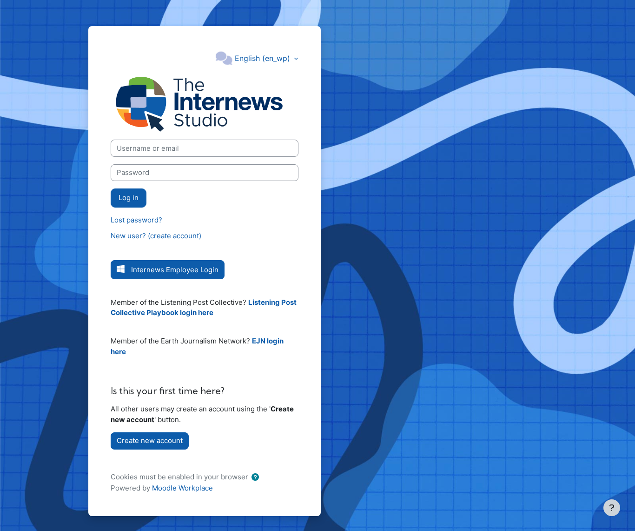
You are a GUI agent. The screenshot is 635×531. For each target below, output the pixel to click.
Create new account (150, 440)
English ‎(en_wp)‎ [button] (263, 58)
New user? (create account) (156, 235)
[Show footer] (611, 507)
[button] (257, 478)
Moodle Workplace (182, 488)
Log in (129, 197)
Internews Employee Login (174, 269)
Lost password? (136, 219)
